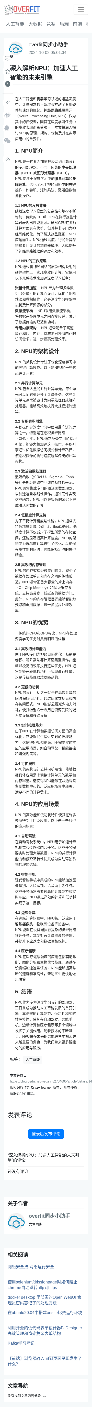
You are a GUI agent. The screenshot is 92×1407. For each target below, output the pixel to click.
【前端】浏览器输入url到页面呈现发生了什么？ (45, 1361)
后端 (64, 24)
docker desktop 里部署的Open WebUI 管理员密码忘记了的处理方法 (44, 1300)
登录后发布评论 (46, 1134)
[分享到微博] (7, 115)
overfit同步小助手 (49, 1216)
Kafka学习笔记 (21, 1343)
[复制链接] (7, 102)
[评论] (7, 58)
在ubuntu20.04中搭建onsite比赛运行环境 (45, 1312)
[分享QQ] (7, 128)
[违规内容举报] (7, 84)
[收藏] (7, 71)
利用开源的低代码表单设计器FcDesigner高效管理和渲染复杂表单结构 (45, 1331)
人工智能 (15, 24)
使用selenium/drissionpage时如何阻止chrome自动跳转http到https (42, 1285)
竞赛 (50, 24)
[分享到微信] (7, 141)
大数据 (35, 24)
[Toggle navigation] (81, 10)
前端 (77, 24)
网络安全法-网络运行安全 (31, 1267)
